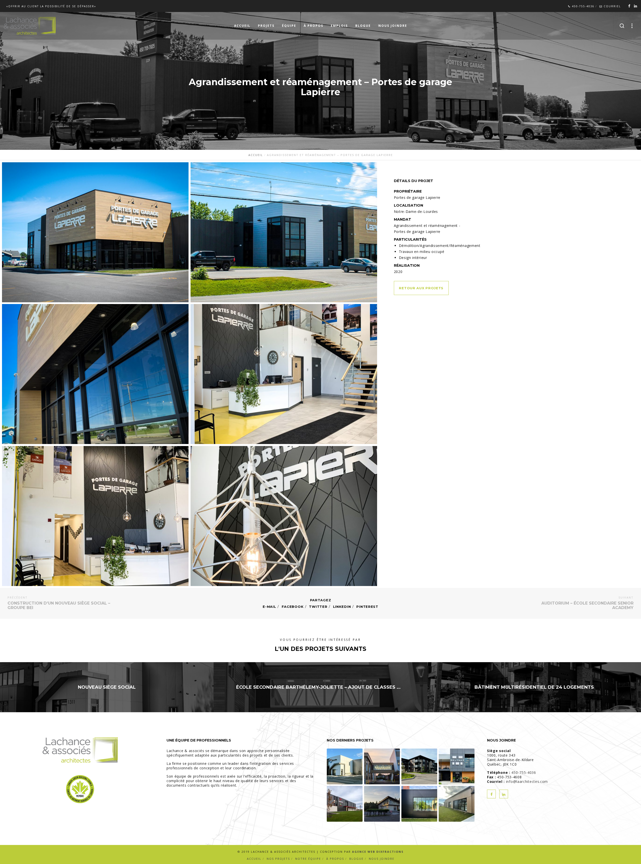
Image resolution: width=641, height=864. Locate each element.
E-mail (269, 607)
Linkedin (342, 607)
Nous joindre (381, 858)
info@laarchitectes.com (527, 781)
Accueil (254, 858)
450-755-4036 (582, 6)
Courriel (611, 6)
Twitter (318, 607)
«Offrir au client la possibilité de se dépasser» (51, 6)
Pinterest (367, 607)
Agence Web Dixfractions (378, 851)
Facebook (293, 607)
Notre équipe (308, 858)
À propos (335, 858)
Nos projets (278, 858)
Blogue (356, 858)
